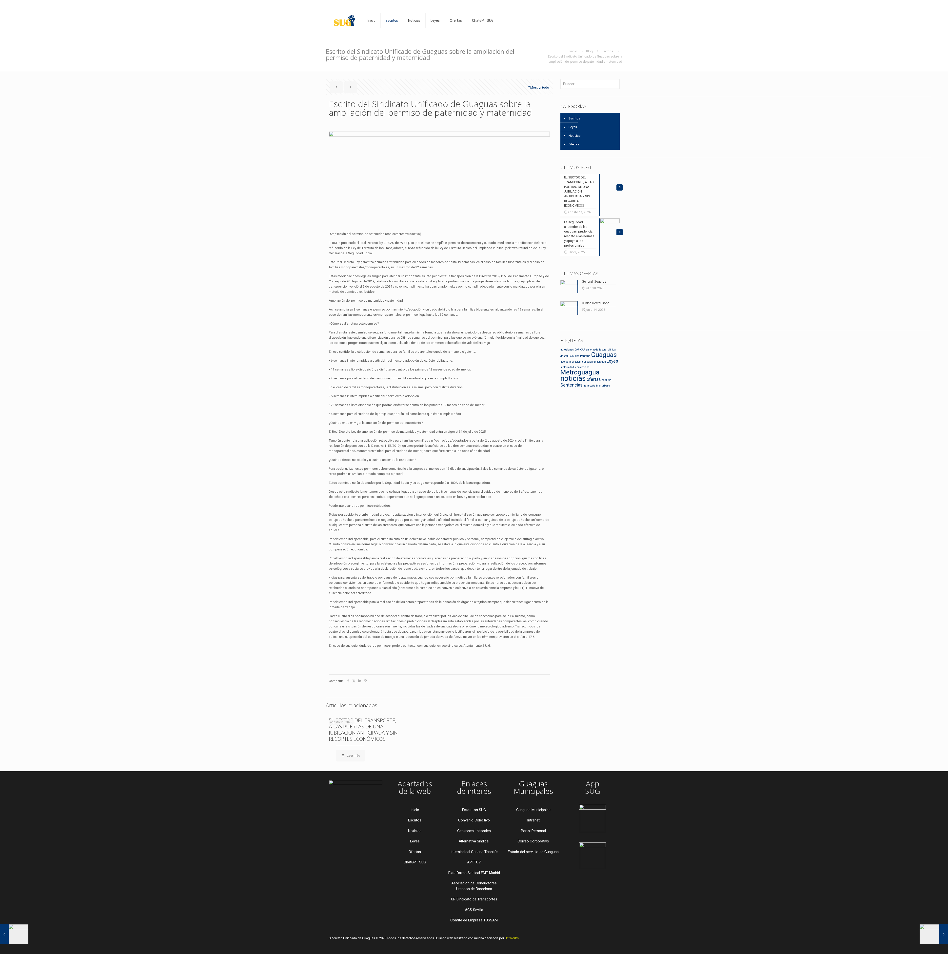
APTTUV (474, 862)
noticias (573, 378)
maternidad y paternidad (575, 367)
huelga (564, 361)
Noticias (574, 135)
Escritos (607, 51)
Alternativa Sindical (474, 841)
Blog (589, 51)
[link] (592, 819)
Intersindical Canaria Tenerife (474, 852)
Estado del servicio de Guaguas (533, 852)
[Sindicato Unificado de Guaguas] (344, 20)
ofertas (594, 379)
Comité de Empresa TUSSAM (474, 920)
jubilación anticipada (593, 361)
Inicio (573, 51)
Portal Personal (533, 831)
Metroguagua (579, 372)
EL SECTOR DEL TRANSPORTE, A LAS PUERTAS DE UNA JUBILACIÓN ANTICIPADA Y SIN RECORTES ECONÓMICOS (363, 729)
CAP (576, 349)
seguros (606, 380)
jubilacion (575, 361)
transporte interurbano (596, 385)
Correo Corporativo (533, 841)
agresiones (567, 349)
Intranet (533, 820)
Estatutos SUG (474, 810)
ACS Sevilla (474, 910)
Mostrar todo (539, 87)
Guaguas (604, 354)
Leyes (573, 127)
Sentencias (571, 385)
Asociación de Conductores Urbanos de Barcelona (474, 886)
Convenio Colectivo (474, 820)
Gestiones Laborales (474, 831)
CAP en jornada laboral (593, 349)
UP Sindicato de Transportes (474, 899)
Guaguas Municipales (533, 810)
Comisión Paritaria (579, 356)
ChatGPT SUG (415, 862)
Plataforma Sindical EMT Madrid (474, 873)
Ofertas (574, 144)
